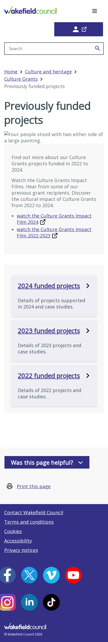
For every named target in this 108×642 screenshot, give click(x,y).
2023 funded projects (49, 330)
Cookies (13, 531)
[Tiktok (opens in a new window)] (51, 602)
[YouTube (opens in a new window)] (73, 575)
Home (11, 71)
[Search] (97, 48)
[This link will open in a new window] (78, 29)
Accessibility (18, 541)
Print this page (34, 486)
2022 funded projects (49, 375)
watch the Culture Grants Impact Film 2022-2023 (54, 232)
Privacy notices (21, 550)
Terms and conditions (29, 522)
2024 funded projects (49, 286)
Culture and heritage (48, 71)
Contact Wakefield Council (33, 512)
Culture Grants (21, 79)
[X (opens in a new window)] (29, 575)
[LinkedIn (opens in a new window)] (29, 602)
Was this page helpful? (42, 462)
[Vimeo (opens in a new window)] (51, 575)
